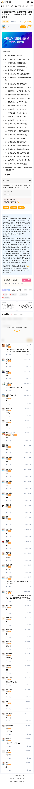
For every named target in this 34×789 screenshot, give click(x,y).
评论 (18, 202)
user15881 (8, 689)
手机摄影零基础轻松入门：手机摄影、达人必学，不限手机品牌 (8, 307)
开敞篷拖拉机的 (9, 726)
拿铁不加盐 (8, 617)
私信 (30, 27)
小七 (6, 432)
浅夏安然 (8, 505)
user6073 (8, 469)
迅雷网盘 (21, 207)
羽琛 (6, 517)
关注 (23, 27)
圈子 (7, 6)
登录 (17, 331)
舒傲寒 (7, 541)
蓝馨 (6, 445)
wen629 (8, 665)
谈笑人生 (8, 371)
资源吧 (22, 776)
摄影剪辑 (5, 21)
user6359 (8, 481)
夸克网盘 (13, 207)
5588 (7, 762)
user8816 (8, 653)
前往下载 (29, 21)
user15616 (8, 677)
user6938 (8, 577)
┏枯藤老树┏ (9, 383)
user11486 (8, 713)
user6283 (8, 629)
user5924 (8, 457)
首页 (2, 6)
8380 (7, 750)
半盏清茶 (8, 553)
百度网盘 (6, 207)
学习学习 (8, 420)
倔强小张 (8, 738)
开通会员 (21, 6)
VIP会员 (27, 266)
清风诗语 (8, 359)
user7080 (8, 605)
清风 (6, 701)
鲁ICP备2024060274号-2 (17, 778)
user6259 (8, 493)
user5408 (8, 529)
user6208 (8, 408)
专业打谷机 (8, 565)
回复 (30, 354)
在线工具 (14, 6)
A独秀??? (8, 345)
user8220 (8, 641)
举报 (27, 354)
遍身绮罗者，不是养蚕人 (10, 395)
